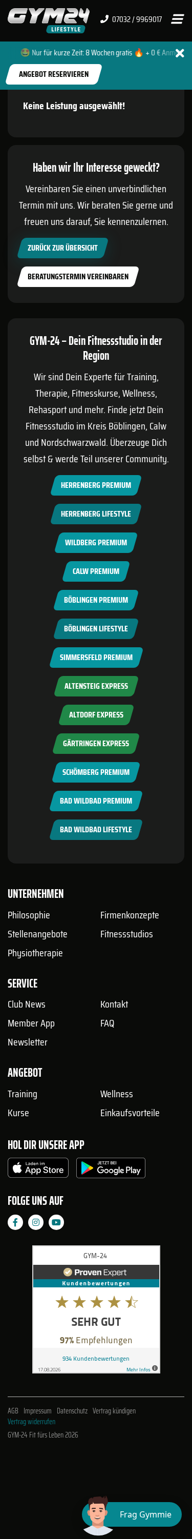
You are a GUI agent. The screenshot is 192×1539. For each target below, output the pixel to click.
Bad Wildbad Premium (96, 800)
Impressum (38, 1411)
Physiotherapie (35, 953)
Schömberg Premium (96, 772)
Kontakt (114, 1004)
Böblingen (127, 426)
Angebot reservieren (54, 74)
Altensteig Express (96, 686)
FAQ (107, 1023)
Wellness (116, 1093)
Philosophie (29, 915)
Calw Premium (96, 571)
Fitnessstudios (126, 934)
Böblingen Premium (96, 599)
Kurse (18, 1112)
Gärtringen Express (96, 743)
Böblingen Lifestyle (96, 628)
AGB (13, 1411)
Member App (31, 1023)
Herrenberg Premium (96, 485)
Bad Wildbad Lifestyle (96, 829)
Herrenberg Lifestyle (96, 513)
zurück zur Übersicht (63, 247)
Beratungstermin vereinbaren (78, 276)
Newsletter (28, 1042)
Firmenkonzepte (129, 915)
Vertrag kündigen (114, 1411)
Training (22, 1093)
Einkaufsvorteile (130, 1112)
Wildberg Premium (96, 542)
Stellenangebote (38, 934)
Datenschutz (72, 1411)
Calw (158, 426)
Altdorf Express (96, 714)
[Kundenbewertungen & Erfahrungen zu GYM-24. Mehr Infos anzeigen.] (96, 1313)
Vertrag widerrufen (31, 1421)
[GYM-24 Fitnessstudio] (49, 20)
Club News (27, 1004)
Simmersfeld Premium (96, 657)
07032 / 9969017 (136, 19)
